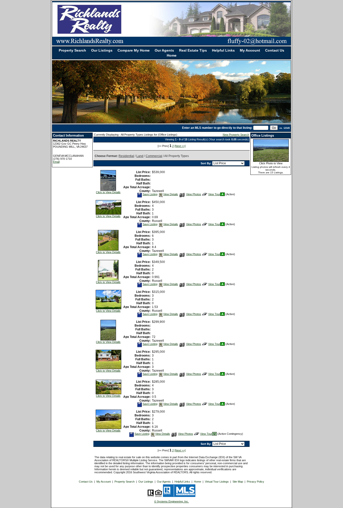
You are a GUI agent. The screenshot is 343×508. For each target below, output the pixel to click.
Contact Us (274, 50)
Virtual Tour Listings (217, 481)
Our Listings (101, 50)
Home (172, 55)
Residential (126, 156)
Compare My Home (134, 50)
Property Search (72, 50)
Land (139, 156)
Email (56, 161)
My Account (250, 50)
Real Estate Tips (193, 50)
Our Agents (164, 50)
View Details (170, 194)
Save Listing (149, 194)
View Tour (214, 194)
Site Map (238, 481)
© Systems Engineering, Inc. (171, 501)
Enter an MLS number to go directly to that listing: (217, 128)
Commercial (154, 156)
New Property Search (236, 134)
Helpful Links (223, 50)
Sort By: (206, 163)
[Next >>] (180, 145)
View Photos (193, 194)
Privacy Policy (255, 481)
